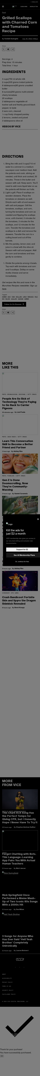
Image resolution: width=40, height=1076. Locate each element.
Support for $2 (22, 549)
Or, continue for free (22, 561)
